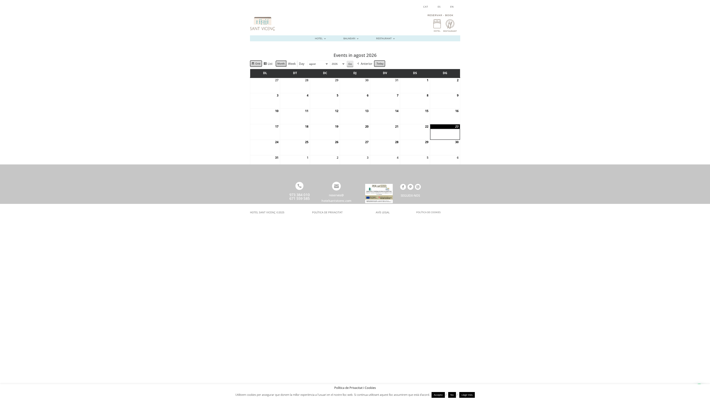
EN (452, 6)
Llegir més (467, 394)
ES (439, 6)
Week (292, 64)
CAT (425, 6)
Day (301, 64)
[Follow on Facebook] (403, 187)
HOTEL (319, 38)
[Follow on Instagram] (418, 187)
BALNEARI (349, 38)
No (452, 394)
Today (379, 63)
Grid (255, 64)
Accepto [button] (438, 394)
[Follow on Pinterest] (410, 187)
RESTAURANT (384, 38)
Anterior (366, 64)
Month (281, 63)
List (268, 64)
